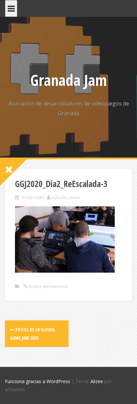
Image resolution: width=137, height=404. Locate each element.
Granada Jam (68, 80)
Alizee (96, 381)
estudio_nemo (65, 197)
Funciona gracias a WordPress (37, 381)
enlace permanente (47, 286)
